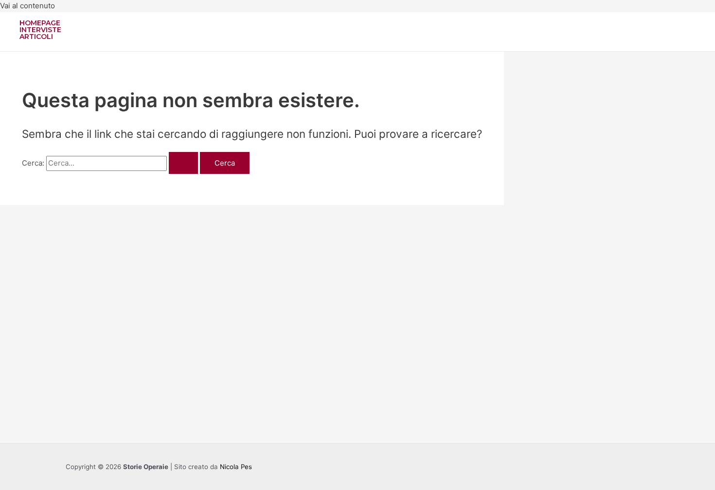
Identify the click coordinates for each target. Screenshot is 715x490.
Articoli (36, 36)
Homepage (39, 22)
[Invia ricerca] (183, 163)
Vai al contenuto (27, 5)
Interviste (40, 29)
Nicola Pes (236, 467)
